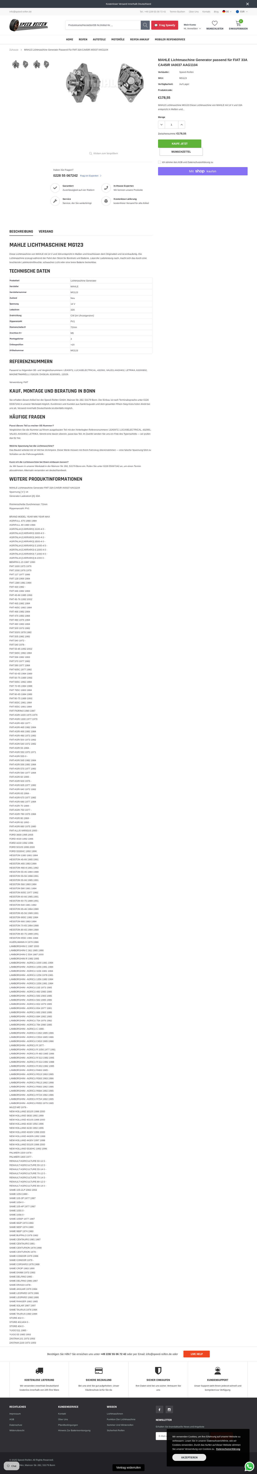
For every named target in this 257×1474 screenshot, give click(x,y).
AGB (11, 1419)
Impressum (15, 1413)
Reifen (83, 39)
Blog (216, 12)
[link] (20, 64)
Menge (161, 117)
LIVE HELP (197, 1354)
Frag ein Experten (89, 175)
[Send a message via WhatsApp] (249, 1466)
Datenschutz (15, 1425)
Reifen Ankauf (139, 39)
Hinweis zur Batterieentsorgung (74, 1430)
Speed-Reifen (186, 72)
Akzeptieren (189, 1458)
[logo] (28, 25)
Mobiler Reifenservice (170, 39)
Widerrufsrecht (16, 1430)
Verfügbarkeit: (165, 84)
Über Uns (194, 12)
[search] (145, 25)
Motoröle (118, 39)
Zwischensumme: (167, 133)
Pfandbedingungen (68, 1425)
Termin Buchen (177, 12)
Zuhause (13, 49)
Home (69, 39)
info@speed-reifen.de (20, 12)
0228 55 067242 (65, 175)
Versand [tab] (46, 231)
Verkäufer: (163, 72)
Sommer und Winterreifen (120, 1425)
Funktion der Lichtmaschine (121, 1419)
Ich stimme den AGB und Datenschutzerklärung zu (187, 162)
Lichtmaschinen (115, 1413)
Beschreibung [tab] (21, 231)
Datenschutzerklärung (228, 1449)
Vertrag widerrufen (128, 1467)
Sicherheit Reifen (116, 1430)
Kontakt (206, 12)
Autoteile (99, 39)
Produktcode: (165, 90)
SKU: (161, 78)
